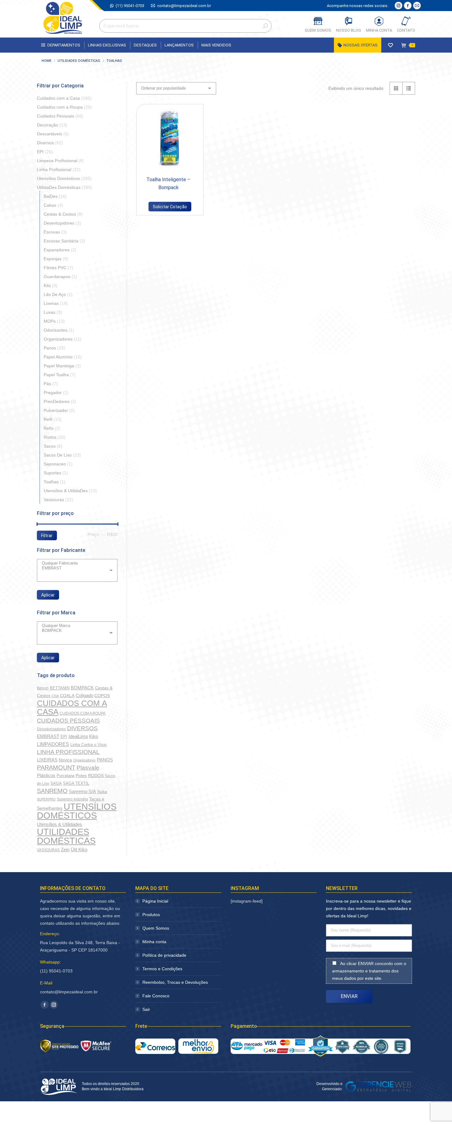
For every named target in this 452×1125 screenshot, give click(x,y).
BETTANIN (59, 688)
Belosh (43, 688)
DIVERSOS (82, 728)
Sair (146, 1009)
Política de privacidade (164, 955)
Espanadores (56, 249)
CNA (55, 696)
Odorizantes (55, 330)
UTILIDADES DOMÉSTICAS (66, 836)
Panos (50, 347)
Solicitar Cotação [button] (170, 206)
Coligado (84, 695)
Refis (49, 428)
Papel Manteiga (59, 365)
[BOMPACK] (75, 630)
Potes (81, 775)
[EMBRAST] (75, 568)
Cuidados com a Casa (58, 98)
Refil (48, 419)
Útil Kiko (79, 849)
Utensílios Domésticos (58, 178)
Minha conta (154, 941)
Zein (65, 849)
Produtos (151, 914)
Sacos (50, 446)
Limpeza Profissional (57, 160)
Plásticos (46, 775)
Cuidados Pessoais (55, 116)
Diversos (45, 142)
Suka (102, 791)
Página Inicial (155, 901)
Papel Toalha (56, 374)
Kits (47, 285)
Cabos (50, 205)
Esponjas (52, 258)
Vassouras (54, 499)
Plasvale (88, 767)
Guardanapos (57, 276)
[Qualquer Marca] (75, 625)
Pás (47, 383)
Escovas (52, 231)
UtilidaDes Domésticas (59, 187)
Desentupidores (59, 223)
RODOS (96, 775)
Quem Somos (155, 928)
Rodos (50, 437)
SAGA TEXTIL (76, 783)
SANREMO (52, 791)
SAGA (56, 783)
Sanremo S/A (82, 791)
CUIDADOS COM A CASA (72, 707)
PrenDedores (56, 401)
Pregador (53, 392)
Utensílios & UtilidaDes (66, 490)
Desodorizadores (51, 729)
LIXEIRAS (47, 759)
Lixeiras (51, 303)
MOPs (50, 321)
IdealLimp (78, 736)
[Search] (265, 26)
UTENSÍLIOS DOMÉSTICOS (77, 810)
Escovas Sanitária (61, 240)
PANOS (105, 759)
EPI (40, 151)
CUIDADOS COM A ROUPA (82, 713)
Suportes (52, 472)
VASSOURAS (48, 850)
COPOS (102, 695)
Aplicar (48, 594)
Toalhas (51, 481)
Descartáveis (49, 133)
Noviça (65, 759)
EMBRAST (48, 736)
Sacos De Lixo (58, 455)
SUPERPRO (46, 799)
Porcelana (65, 775)
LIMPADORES (53, 744)
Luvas (49, 312)
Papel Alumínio (58, 356)
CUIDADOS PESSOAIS (68, 720)
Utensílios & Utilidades (59, 824)
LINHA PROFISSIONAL (68, 752)
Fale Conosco (155, 995)
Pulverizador (56, 410)
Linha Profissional (54, 169)
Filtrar (47, 535)
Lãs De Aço (55, 294)
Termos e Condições (162, 968)
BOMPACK (82, 687)
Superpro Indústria (72, 799)
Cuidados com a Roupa (60, 107)
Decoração (47, 124)
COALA (67, 695)
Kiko (93, 736)
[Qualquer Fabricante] (75, 563)
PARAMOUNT (56, 767)
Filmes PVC (55, 267)
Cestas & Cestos (60, 214)
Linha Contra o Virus (88, 744)
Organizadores (58, 339)
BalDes (50, 196)
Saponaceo (55, 463)
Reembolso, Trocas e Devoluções (175, 982)
